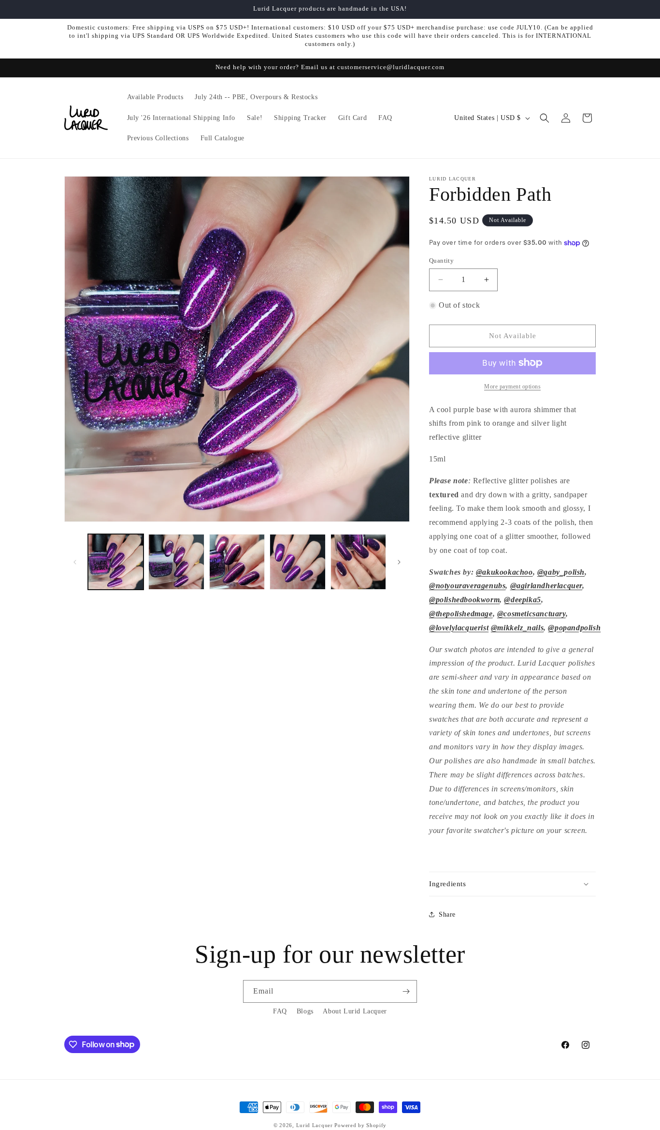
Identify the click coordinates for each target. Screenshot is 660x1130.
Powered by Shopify (360, 1125)
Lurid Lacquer (314, 1125)
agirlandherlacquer (549, 585)
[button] (544, 118)
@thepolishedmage (461, 614)
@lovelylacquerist (458, 628)
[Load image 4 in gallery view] (297, 562)
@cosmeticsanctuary (531, 614)
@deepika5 (522, 599)
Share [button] (447, 914)
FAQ (280, 1011)
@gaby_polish (561, 571)
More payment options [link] (512, 386)
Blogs (305, 1011)
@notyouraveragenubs (467, 585)
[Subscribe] (405, 991)
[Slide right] (399, 562)
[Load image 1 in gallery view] (115, 562)
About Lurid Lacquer (355, 1011)
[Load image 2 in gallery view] (176, 562)
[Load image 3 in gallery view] (237, 562)
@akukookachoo (504, 571)
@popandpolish (574, 628)
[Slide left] (75, 562)
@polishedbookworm (464, 599)
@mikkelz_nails (517, 628)
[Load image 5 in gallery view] (358, 562)
